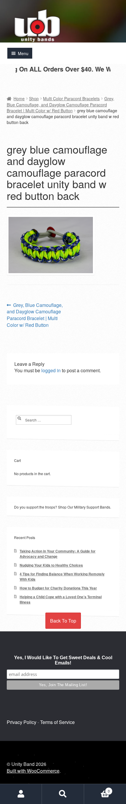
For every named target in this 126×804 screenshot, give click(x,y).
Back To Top (63, 620)
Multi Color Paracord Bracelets (71, 98)
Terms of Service (57, 722)
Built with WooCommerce (33, 770)
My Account (21, 794)
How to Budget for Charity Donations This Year (58, 588)
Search (63, 794)
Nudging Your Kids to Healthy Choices (51, 565)
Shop (34, 98)
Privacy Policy (21, 722)
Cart (97, 788)
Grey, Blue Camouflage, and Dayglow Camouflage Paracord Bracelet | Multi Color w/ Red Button (60, 104)
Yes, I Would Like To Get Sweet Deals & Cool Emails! (63, 660)
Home (19, 98)
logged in (51, 370)
